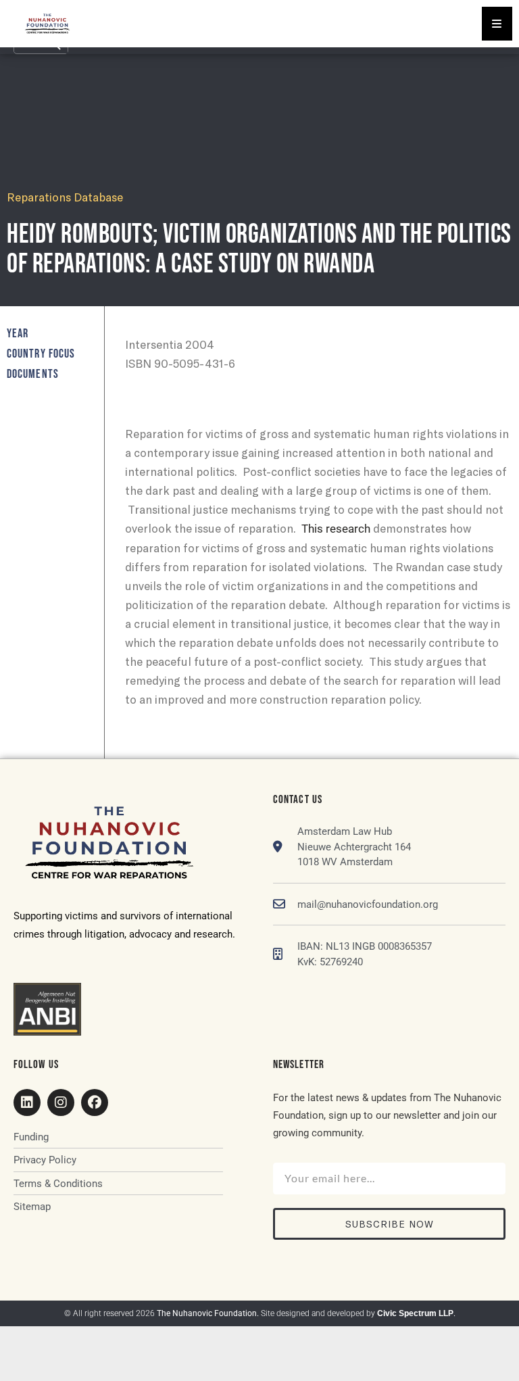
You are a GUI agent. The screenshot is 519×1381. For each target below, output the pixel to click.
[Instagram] (60, 1102)
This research (335, 528)
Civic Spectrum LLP (415, 1313)
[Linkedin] (27, 1102)
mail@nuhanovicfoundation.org (367, 904)
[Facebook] (94, 1102)
